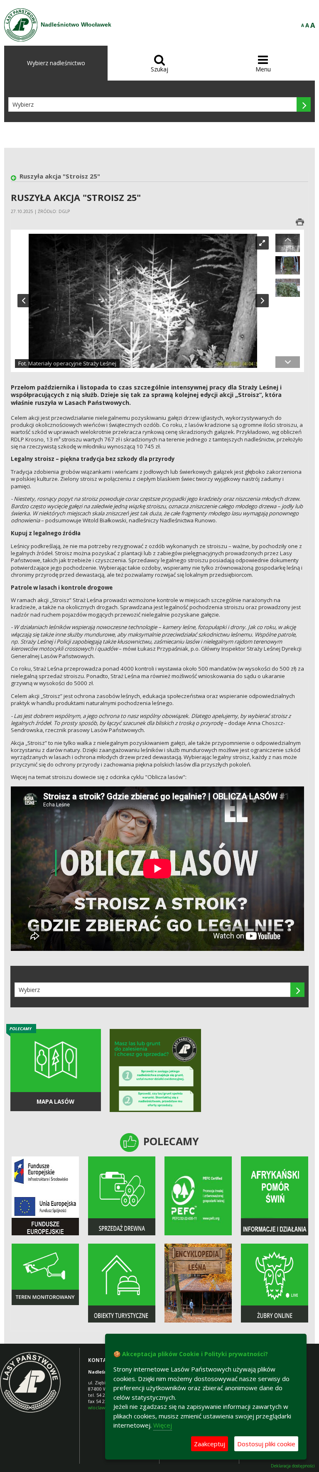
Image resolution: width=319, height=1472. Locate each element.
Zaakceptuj (209, 1444)
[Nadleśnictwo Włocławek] (20, 25)
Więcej (162, 1425)
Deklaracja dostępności (293, 1466)
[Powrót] (15, 178)
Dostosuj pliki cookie (266, 1444)
